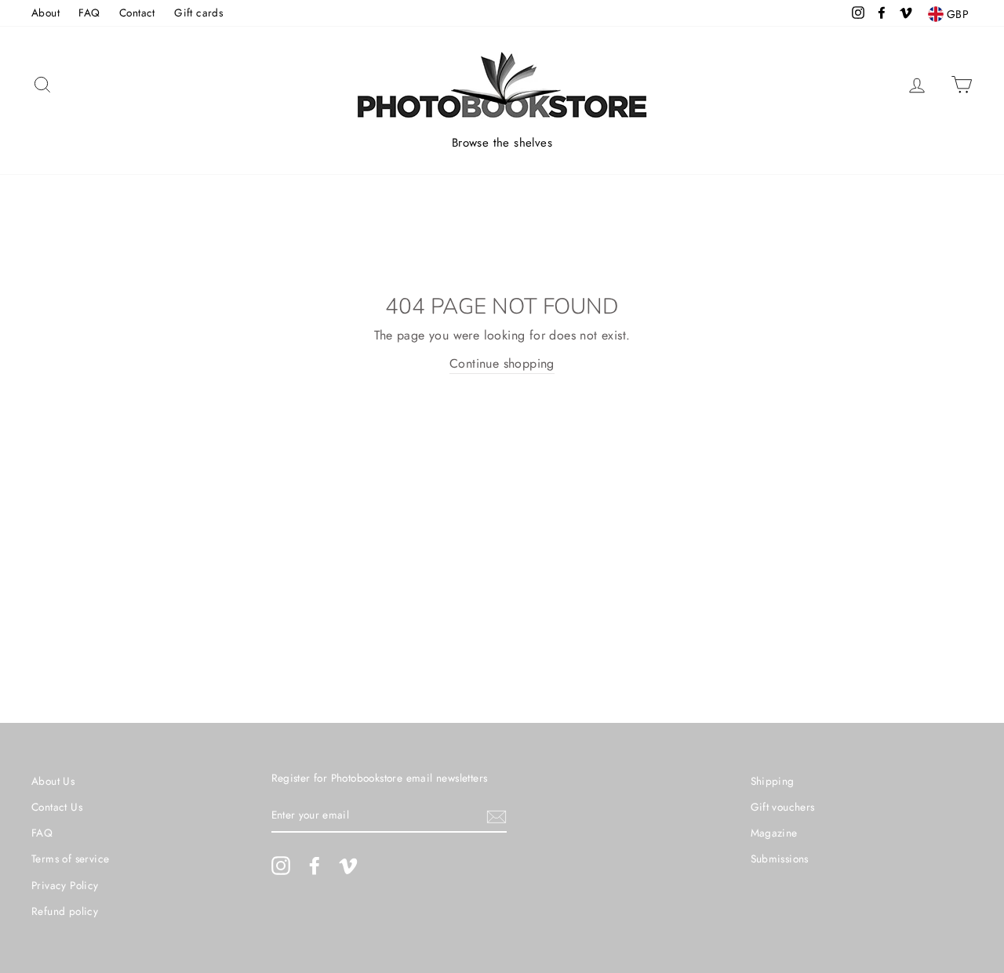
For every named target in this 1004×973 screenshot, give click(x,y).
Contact (137, 12)
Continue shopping (502, 363)
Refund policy (64, 911)
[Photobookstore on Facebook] (314, 865)
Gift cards (198, 12)
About (45, 12)
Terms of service (70, 858)
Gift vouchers (783, 807)
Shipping (773, 781)
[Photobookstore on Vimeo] (348, 865)
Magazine (774, 832)
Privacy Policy (65, 885)
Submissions (780, 858)
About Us (53, 781)
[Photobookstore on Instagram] (280, 865)
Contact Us (56, 807)
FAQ (89, 12)
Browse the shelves (502, 142)
